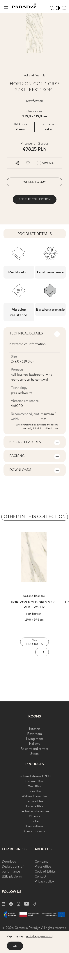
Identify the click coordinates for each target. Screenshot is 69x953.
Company (41, 862)
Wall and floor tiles (34, 796)
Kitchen (34, 729)
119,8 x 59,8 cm (34, 619)
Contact (40, 877)
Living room (34, 739)
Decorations (34, 826)
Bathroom (34, 734)
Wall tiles (34, 786)
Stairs (34, 754)
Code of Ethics (45, 872)
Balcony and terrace (34, 749)
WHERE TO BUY (34, 182)
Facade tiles (34, 806)
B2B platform (12, 877)
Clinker (34, 821)
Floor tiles (35, 791)
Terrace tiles (34, 801)
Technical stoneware (34, 811)
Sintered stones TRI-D (35, 776)
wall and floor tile (34, 596)
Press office (43, 867)
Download (9, 862)
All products (34, 642)
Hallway (34, 744)
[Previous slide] (27, 652)
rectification (34, 614)
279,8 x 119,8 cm (34, 117)
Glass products (34, 831)
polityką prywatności (39, 936)
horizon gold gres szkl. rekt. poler (34, 605)
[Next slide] (42, 652)
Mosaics (34, 816)
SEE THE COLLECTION (35, 199)
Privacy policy (44, 882)
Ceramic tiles (34, 781)
